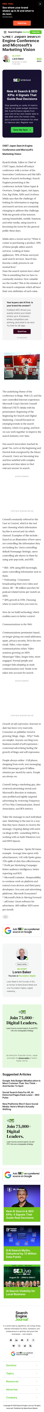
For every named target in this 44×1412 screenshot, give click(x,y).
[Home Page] (19, 32)
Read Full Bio (22, 964)
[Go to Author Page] (6, 58)
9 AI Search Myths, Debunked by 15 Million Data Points (21, 1253)
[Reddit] (25, 1346)
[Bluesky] (13, 1346)
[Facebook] (27, 1340)
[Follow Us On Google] (22, 930)
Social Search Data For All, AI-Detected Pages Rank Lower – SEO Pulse (20, 1095)
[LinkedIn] (16, 1340)
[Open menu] (5, 32)
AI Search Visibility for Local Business (20, 1292)
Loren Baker (18, 59)
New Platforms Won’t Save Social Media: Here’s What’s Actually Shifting (20, 1106)
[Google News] (11, 1340)
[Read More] (22, 1235)
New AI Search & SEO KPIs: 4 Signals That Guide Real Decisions (20, 1214)
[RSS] (30, 1346)
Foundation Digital (27, 976)
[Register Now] (22, 1195)
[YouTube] (22, 1340)
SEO (5, 917)
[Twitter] (33, 1340)
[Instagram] (19, 1346)
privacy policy (24, 1058)
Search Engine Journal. (25, 1405)
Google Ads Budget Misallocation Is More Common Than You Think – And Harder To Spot (21, 1083)
